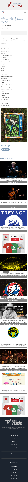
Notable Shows (20, 205)
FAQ (14, 438)
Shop (13, 230)
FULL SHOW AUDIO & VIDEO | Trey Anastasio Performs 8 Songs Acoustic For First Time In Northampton (14, 204)
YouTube (21, 324)
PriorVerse (10, 28)
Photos (22, 275)
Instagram (14, 475)
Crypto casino (14, 462)
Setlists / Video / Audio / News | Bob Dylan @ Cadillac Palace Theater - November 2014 (13, 322)
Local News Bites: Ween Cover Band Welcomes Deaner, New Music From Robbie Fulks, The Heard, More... (13, 346)
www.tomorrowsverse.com (18, 427)
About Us (14, 441)
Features (10, 275)
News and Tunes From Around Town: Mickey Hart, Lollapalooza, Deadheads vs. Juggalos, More (13, 392)
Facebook (14, 469)
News (4, 28)
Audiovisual (9, 182)
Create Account (14, 450)
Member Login (14, 447)
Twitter (14, 472)
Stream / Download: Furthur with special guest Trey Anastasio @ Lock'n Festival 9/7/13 (13, 368)
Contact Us (14, 444)
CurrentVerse (16, 182)
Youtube (14, 478)
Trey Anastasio (5, 149)
